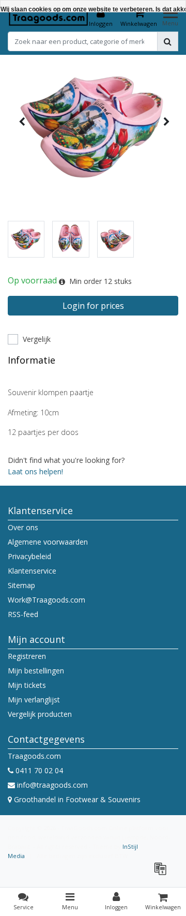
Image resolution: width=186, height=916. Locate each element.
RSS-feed (23, 614)
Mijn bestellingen (36, 670)
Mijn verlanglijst (34, 699)
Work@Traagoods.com (46, 600)
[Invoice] (162, 873)
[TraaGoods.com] (48, 17)
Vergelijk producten (40, 714)
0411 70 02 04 (38, 770)
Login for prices (93, 305)
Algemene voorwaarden (48, 542)
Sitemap (21, 585)
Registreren (27, 656)
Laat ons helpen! (35, 471)
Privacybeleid (29, 556)
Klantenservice (32, 571)
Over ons (23, 527)
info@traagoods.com (52, 785)
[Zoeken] (168, 41)
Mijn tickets (27, 685)
